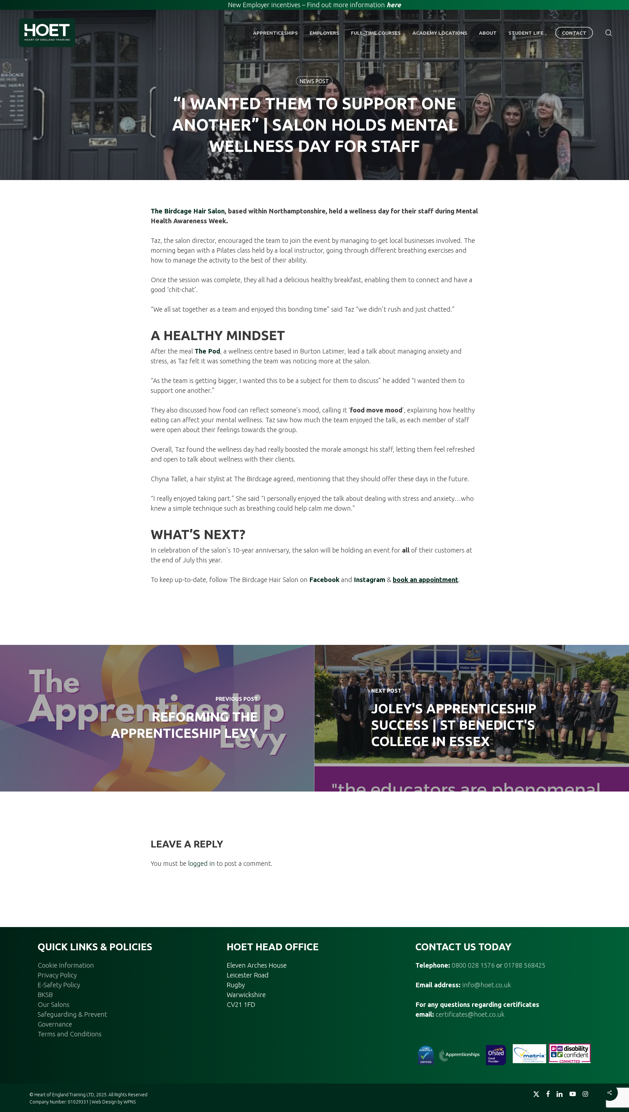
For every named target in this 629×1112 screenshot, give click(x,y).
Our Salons (53, 1004)
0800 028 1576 (473, 965)
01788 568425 (524, 965)
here (394, 5)
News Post (314, 81)
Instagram (369, 579)
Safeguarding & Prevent (72, 1014)
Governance (55, 1024)
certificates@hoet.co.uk (470, 1014)
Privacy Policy (57, 975)
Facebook (324, 579)
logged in (201, 863)
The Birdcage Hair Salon (188, 211)
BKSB (45, 994)
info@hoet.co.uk (486, 985)
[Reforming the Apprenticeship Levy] (157, 718)
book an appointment (425, 579)
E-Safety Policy (59, 985)
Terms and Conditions (70, 1034)
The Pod (207, 351)
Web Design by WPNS (114, 1101)
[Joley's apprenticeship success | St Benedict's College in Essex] (471, 718)
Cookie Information (66, 965)
